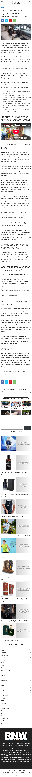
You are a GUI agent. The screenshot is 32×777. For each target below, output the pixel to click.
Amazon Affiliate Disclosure (8, 772)
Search (2, 425)
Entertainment (4, 693)
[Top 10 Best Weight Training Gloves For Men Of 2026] (16, 611)
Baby (2, 723)
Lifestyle (3, 675)
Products (3, 698)
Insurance (3, 678)
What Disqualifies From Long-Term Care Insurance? (15, 407)
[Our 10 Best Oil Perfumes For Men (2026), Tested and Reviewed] (16, 484)
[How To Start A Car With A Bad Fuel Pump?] (16, 412)
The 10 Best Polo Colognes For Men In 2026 (12, 640)
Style (2, 713)
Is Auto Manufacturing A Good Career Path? (5, 416)
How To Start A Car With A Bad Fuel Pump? (15, 416)
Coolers (3, 683)
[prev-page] (15, 422)
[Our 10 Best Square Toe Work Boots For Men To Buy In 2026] (16, 567)
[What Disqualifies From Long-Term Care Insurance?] (16, 403)
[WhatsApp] (14, 20)
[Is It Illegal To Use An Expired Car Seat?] (26, 403)
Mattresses (3, 685)
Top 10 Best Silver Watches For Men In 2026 (12, 453)
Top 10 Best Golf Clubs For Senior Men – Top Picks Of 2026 (16, 535)
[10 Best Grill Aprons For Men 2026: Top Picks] (16, 506)
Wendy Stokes (5, 16)
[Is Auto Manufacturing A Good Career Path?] (5, 412)
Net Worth (3, 662)
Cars (2, 7)
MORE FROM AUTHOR (22, 398)
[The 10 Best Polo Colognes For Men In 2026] (16, 630)
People (2, 721)
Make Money (4, 680)
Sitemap (23, 772)
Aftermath (3, 652)
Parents (3, 660)
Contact (28, 772)
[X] (6, 20)
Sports (2, 715)
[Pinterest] (10, 20)
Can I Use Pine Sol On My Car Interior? (7, 390)
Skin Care (3, 726)
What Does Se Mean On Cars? (4, 407)
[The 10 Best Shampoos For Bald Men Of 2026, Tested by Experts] (16, 462)
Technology (3, 703)
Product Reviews (5, 708)
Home (2, 5)
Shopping (3, 650)
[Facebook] (2, 20)
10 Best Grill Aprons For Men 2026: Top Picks (12, 516)
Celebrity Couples (5, 657)
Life (2, 705)
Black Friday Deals (5, 670)
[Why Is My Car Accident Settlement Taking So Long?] (26, 412)
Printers (3, 673)
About (17, 772)
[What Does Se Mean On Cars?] (5, 403)
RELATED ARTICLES (9, 398)
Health (2, 700)
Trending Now (4, 718)
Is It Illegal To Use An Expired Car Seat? (26, 407)
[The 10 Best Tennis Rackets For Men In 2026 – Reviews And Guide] (16, 545)
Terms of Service (22, 770)
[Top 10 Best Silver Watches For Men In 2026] (16, 443)
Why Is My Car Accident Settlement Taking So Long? (26, 417)
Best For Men (4, 655)
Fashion (3, 688)
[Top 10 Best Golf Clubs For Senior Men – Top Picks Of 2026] (16, 526)
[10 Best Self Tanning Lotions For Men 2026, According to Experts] (16, 589)
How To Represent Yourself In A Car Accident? (25, 391)
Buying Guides (4, 695)
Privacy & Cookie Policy (11, 770)
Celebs (2, 665)
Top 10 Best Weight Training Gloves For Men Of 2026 (14, 621)
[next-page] (17, 422)
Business (3, 690)
